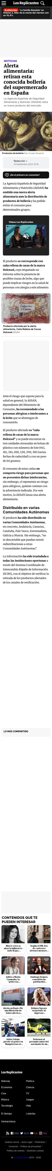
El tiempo (6, 1113)
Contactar (13, 1146)
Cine (3, 1093)
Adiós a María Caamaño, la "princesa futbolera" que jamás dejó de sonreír (13, 979)
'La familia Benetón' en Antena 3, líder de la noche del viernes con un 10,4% (26, 13)
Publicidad (40, 1142)
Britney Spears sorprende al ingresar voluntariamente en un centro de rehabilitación (39, 1010)
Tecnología (7, 1105)
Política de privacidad (31, 1146)
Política (30, 1081)
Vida (28, 1105)
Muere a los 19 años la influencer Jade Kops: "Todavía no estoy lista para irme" (13, 948)
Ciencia (30, 1087)
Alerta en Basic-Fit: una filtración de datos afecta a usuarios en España (13, 1010)
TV (27, 1093)
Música (5, 1099)
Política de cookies (15, 1150)
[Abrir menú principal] (3, 3)
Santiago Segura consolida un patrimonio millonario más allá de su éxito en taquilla (39, 979)
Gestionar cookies (35, 1150)
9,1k (35, 1133)
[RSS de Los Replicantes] (7, 1133)
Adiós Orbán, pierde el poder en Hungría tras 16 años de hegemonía (13, 1041)
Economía (6, 1087)
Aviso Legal (27, 1142)
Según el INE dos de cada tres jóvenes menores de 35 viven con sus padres (39, 948)
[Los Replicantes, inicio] (26, 3)
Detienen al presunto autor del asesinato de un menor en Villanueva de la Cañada (39, 1041)
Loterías (30, 1113)
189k (16, 1133)
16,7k (26, 1133)
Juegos (30, 1099)
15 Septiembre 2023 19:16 (26, 164)
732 (44, 1133)
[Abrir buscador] (42, 3)
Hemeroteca (8, 1121)
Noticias (5, 1081)
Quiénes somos (12, 1142)
